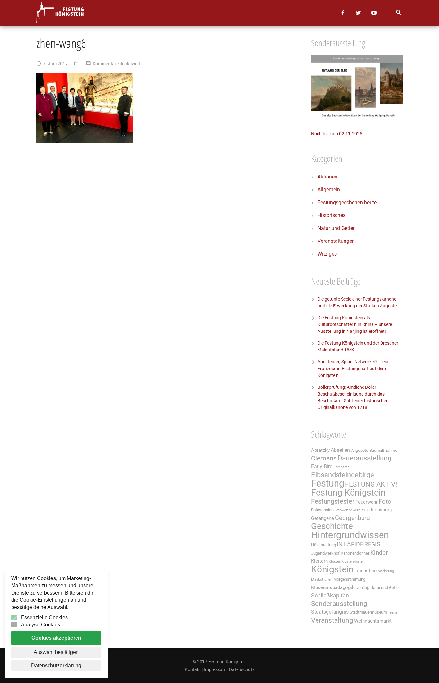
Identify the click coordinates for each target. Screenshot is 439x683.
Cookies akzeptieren (56, 638)
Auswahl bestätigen (56, 652)
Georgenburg (352, 518)
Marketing (386, 571)
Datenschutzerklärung (56, 665)
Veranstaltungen (336, 241)
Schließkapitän (330, 595)
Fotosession (322, 509)
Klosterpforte (352, 562)
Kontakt (193, 669)
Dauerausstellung (364, 458)
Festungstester (332, 501)
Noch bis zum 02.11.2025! (337, 133)
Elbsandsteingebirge (342, 475)
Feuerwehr (366, 502)
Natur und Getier (336, 228)
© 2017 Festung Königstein (220, 661)
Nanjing (362, 587)
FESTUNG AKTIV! (371, 484)
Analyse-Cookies (40, 624)
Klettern (319, 561)
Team (392, 612)
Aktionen (327, 177)
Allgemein (329, 190)
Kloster (334, 562)
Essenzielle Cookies (44, 617)
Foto (385, 501)
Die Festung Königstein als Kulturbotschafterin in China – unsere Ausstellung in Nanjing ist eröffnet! (355, 324)
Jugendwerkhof (325, 553)
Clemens (323, 458)
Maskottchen (321, 580)
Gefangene (322, 518)
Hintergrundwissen (350, 535)
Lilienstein (365, 571)
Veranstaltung (332, 620)
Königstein (332, 569)
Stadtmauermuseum (368, 612)
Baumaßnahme (383, 450)
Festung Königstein (348, 492)
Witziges (327, 254)
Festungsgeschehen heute (347, 202)
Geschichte (332, 526)
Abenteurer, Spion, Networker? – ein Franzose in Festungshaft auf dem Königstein (353, 368)
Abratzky (320, 450)
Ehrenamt (341, 467)
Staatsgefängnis (330, 612)
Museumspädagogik (332, 587)
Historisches (331, 215)
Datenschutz (242, 669)
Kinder (379, 552)
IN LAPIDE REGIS (358, 544)
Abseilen (340, 450)
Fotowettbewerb (347, 510)
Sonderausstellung (339, 603)
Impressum (215, 669)
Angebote (359, 450)
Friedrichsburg (376, 510)
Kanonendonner (355, 553)
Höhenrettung (323, 544)
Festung (327, 483)
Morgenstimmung (349, 579)
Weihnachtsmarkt (373, 621)
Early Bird (322, 466)
